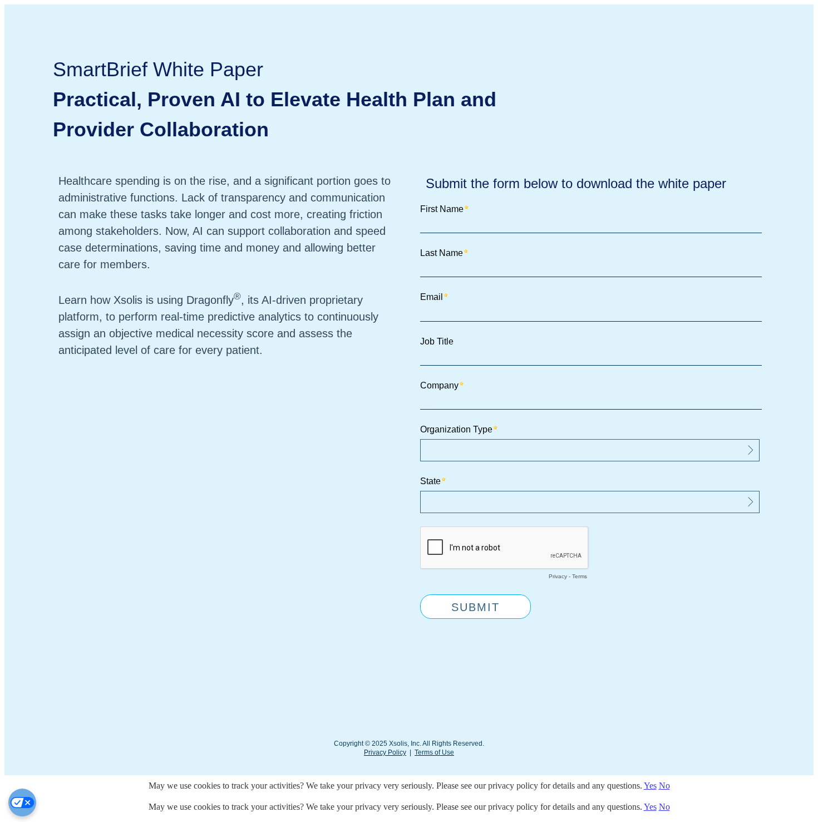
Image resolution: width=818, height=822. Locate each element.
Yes (650, 785)
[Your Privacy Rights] (22, 802)
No (664, 785)
